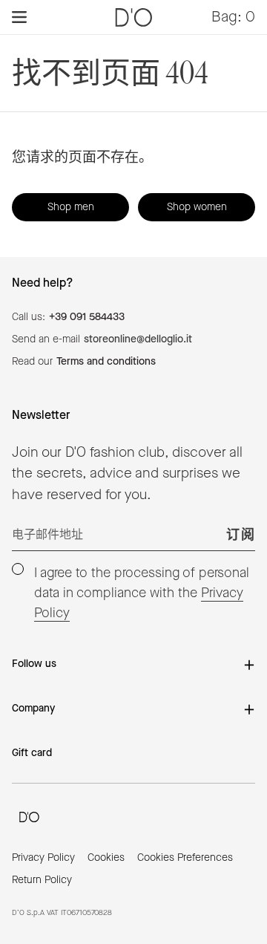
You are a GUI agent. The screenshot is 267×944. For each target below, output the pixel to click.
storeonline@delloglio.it (138, 339)
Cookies (106, 858)
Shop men (70, 207)
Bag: (233, 17)
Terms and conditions (106, 362)
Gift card (32, 753)
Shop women (197, 207)
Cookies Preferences (185, 858)
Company (33, 708)
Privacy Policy (43, 858)
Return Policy (42, 880)
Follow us (34, 664)
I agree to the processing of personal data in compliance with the (141, 593)
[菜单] (19, 17)
